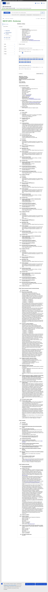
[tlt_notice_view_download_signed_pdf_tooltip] (22, 52)
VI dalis (5, 53)
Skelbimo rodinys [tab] (5, 24)
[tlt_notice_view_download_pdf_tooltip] (19, 59)
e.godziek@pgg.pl (28, 36)
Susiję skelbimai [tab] (5, 26)
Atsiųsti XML (8, 30)
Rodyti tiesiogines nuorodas (8, 33)
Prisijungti (38, 3)
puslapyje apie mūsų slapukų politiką (10, 585)
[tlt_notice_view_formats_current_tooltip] (42, 73)
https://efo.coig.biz (28, 459)
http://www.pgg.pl (30, 39)
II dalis (5, 46)
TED (3, 18)
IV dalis (5, 51)
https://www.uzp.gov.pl (31, 523)
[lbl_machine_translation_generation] (30, 65)
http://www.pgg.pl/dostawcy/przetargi (34, 40)
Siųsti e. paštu (8, 37)
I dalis (5, 44)
